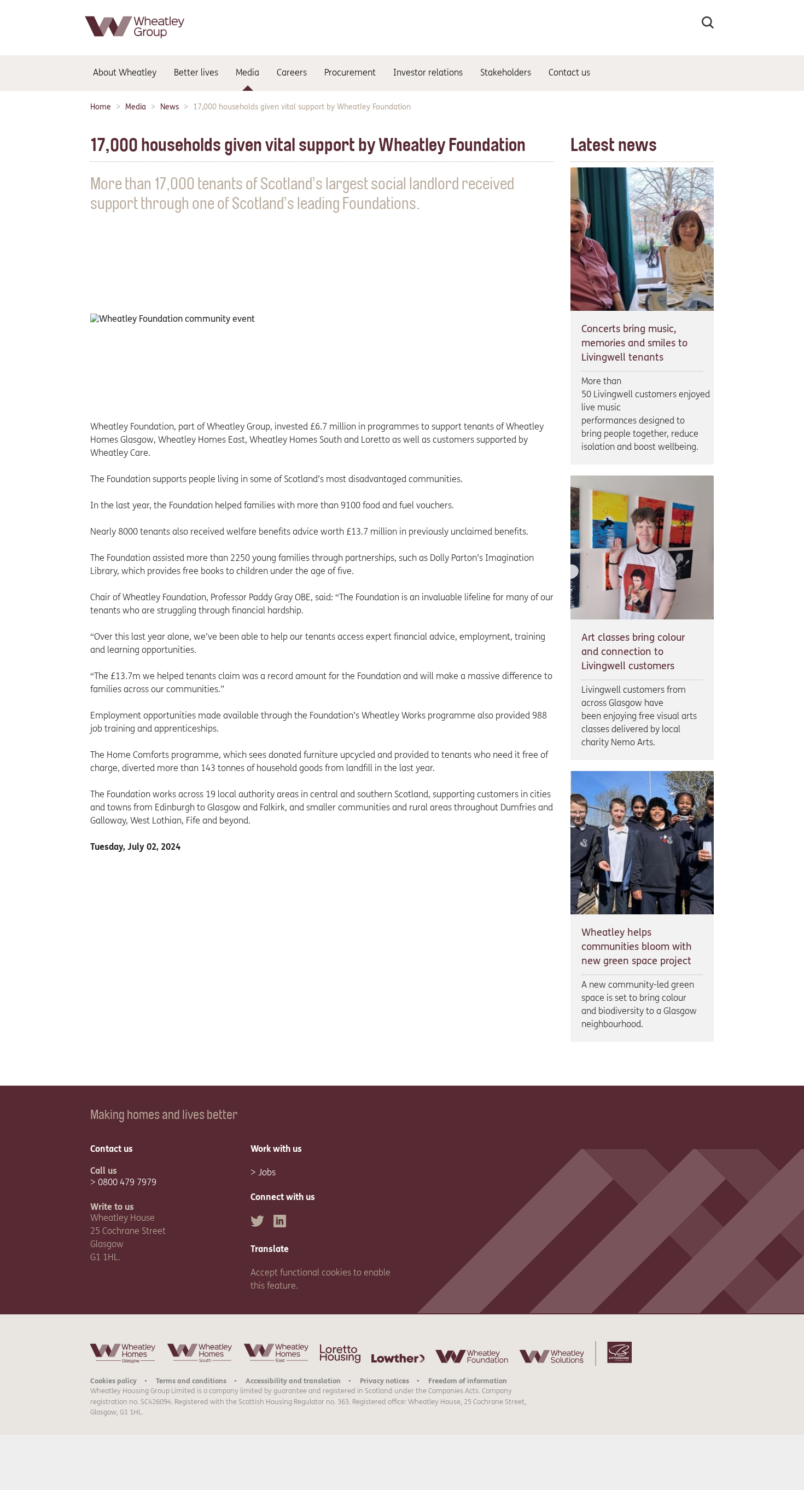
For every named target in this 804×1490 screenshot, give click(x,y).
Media (135, 107)
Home (100, 107)
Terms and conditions (191, 1381)
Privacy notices (384, 1381)
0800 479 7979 (127, 1182)
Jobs (267, 1172)
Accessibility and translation (293, 1381)
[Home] (136, 41)
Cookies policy (113, 1381)
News (169, 107)
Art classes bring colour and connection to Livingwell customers (633, 651)
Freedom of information (467, 1381)
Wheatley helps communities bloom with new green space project (636, 946)
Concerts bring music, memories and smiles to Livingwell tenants (634, 343)
